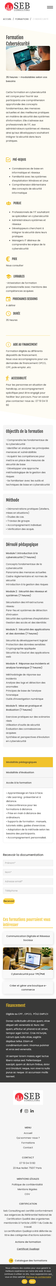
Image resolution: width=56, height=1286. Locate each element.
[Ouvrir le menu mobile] (50, 7)
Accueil (7, 19)
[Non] (52, 1275)
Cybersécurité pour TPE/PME (28, 974)
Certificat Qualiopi (28, 1249)
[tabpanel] (28, 815)
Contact (28, 1147)
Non (32, 1281)
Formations (22, 19)
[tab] (28, 762)
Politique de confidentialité (38, 1277)
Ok (24, 1281)
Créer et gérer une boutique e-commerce (28, 987)
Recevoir (9, 901)
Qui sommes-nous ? (28, 1138)
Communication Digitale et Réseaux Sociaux (28, 938)
